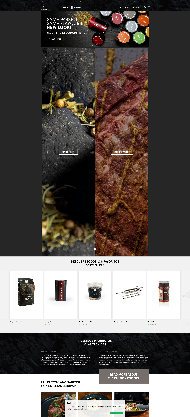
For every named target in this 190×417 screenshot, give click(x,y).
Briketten (68, 151)
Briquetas (66, 7)
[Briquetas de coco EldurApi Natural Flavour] (129, 291)
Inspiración (130, 7)
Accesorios (123, 7)
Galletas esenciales (104, 413)
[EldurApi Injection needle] (26, 291)
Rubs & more (122, 151)
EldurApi (137, 7)
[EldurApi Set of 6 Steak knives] (95, 291)
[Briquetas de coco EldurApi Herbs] (163, 291)
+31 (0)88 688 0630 (144, 2)
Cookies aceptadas (116, 413)
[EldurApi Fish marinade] (60, 291)
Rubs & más (77, 7)
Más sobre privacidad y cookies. (79, 409)
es (130, 2)
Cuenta (136, 2)
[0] (148, 7)
